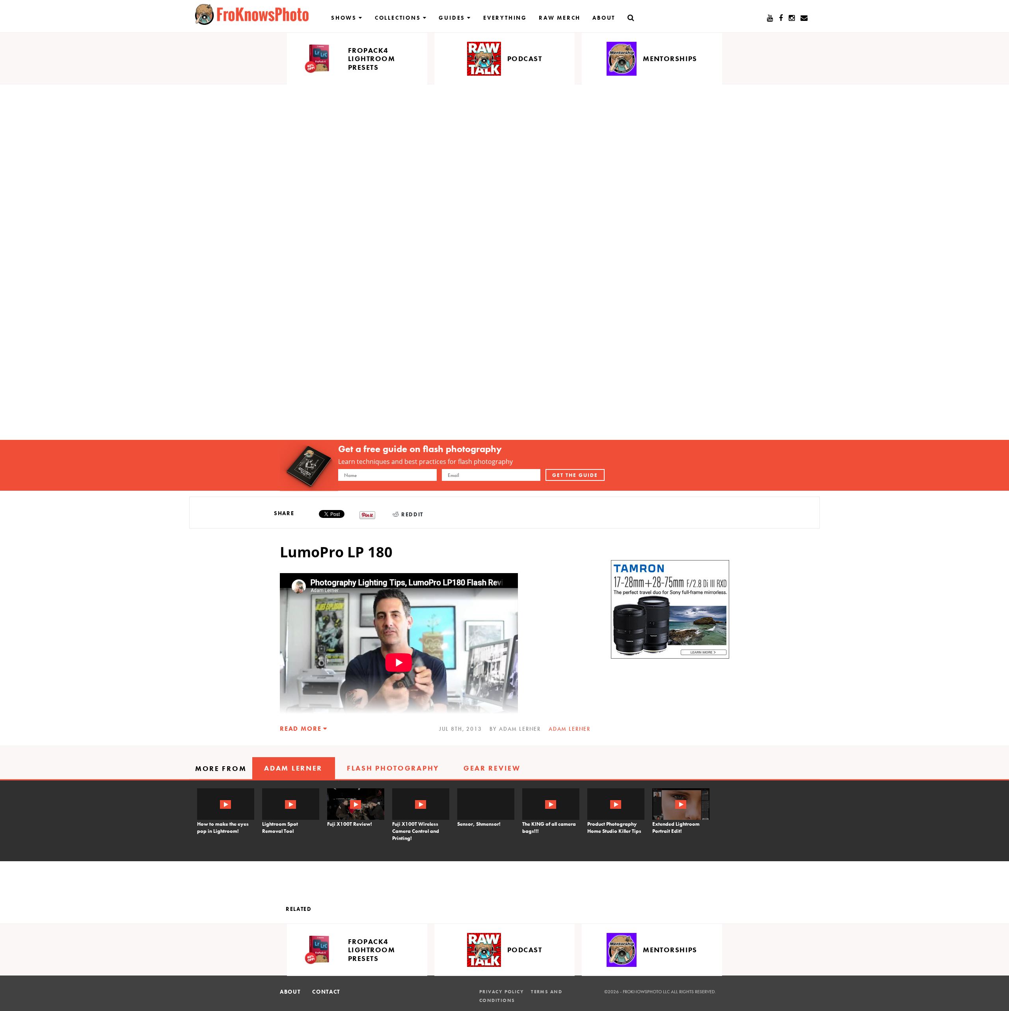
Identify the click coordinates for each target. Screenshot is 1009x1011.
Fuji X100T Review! (349, 824)
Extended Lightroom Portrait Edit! (676, 827)
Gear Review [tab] (492, 768)
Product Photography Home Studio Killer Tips (614, 827)
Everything (505, 17)
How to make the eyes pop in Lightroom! (223, 827)
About (603, 17)
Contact (326, 991)
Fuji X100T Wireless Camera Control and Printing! (415, 831)
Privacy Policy (501, 992)
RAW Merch (560, 17)
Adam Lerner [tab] (293, 768)
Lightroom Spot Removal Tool (280, 827)
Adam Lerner (569, 728)
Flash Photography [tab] (393, 768)
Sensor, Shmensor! (479, 824)
